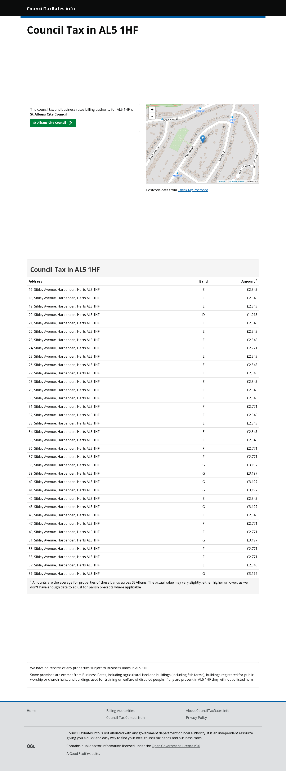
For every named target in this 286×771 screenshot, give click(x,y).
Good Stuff (78, 753)
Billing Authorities (120, 710)
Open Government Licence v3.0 (176, 746)
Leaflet (221, 181)
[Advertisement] (143, 72)
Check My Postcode (193, 190)
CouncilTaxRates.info (51, 9)
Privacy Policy (196, 717)
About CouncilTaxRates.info (207, 710)
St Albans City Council (49, 123)
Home (31, 710)
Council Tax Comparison (125, 717)
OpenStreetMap (237, 181)
